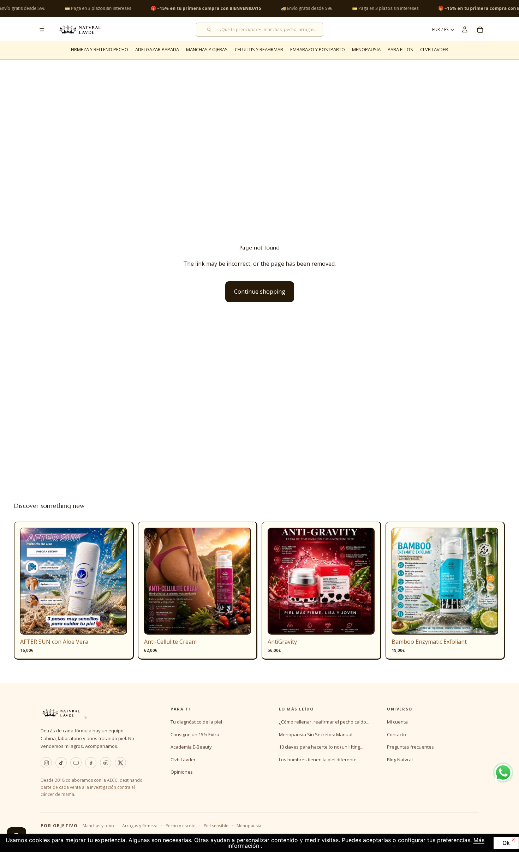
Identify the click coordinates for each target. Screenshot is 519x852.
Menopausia (249, 826)
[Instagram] (46, 762)
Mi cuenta (397, 722)
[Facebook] (90, 762)
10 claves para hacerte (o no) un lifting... (321, 747)
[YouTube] (76, 762)
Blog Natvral (400, 759)
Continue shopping (259, 291)
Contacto (396, 734)
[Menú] (42, 30)
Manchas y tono (98, 826)
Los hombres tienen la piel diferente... (319, 759)
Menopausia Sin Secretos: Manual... (317, 734)
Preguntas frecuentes (410, 747)
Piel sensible (216, 826)
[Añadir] (116, 624)
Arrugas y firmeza (139, 826)
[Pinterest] (105, 762)
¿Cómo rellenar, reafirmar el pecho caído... (324, 722)
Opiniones (182, 772)
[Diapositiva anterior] (30, 581)
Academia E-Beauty (191, 747)
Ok (506, 842)
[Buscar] (259, 30)
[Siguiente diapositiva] (116, 581)
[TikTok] (61, 762)
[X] (120, 762)
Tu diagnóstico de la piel (196, 722)
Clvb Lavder (183, 759)
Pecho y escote (181, 826)
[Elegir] (239, 624)
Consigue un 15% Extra (195, 734)
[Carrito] (480, 29)
